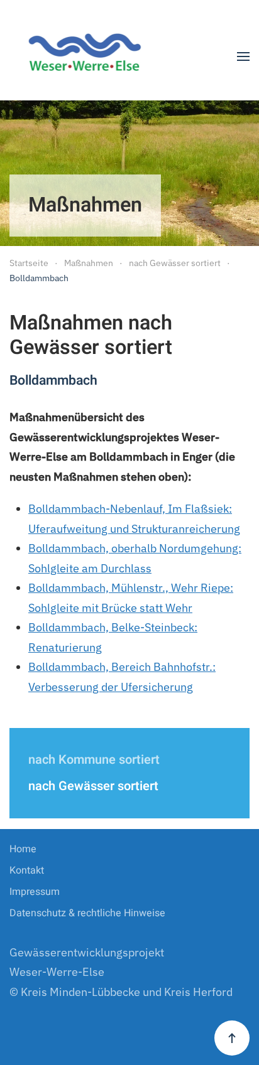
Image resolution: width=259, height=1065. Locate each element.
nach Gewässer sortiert (93, 786)
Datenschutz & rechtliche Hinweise (87, 913)
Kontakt (26, 870)
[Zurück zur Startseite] (89, 56)
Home (22, 849)
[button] (243, 56)
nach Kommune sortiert (94, 760)
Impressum (34, 891)
